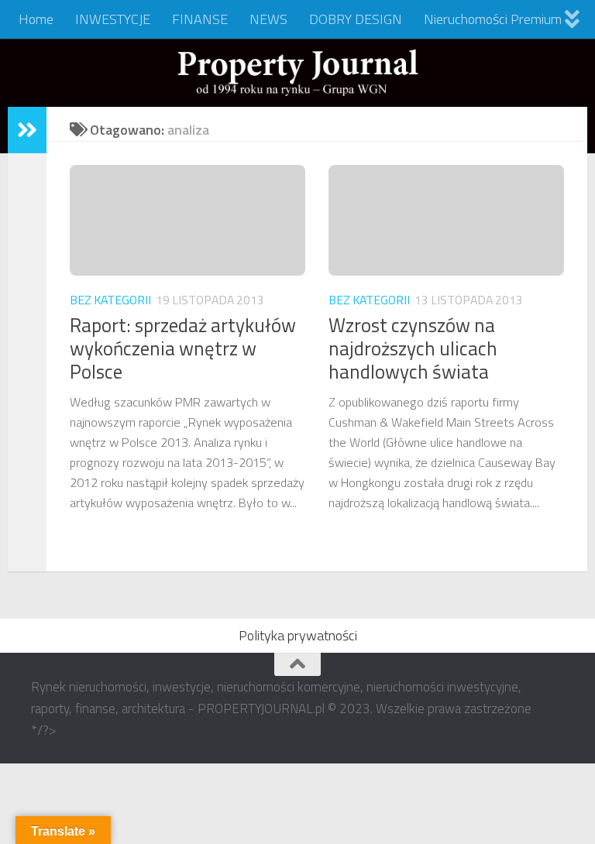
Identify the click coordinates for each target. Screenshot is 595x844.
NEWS (268, 19)
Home (36, 19)
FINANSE (200, 19)
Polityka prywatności (298, 635)
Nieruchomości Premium (493, 19)
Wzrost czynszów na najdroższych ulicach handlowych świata (412, 348)
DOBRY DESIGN (355, 19)
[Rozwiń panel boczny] (27, 130)
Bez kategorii (110, 299)
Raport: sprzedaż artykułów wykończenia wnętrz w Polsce (183, 348)
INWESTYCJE (112, 19)
